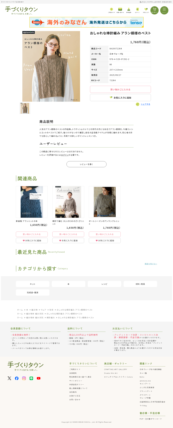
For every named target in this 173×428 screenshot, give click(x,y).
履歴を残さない (151, 264)
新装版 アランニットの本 (27, 221)
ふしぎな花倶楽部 (147, 387)
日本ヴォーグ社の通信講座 (151, 369)
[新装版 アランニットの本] (32, 202)
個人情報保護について (78, 388)
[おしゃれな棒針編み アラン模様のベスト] (51, 66)
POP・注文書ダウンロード (151, 419)
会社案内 (73, 392)
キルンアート (145, 383)
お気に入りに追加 (122, 97)
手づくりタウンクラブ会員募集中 (12, 2)
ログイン (64, 154)
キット (32, 284)
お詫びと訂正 (74, 396)
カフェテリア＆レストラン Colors (118, 377)
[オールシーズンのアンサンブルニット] (105, 202)
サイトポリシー (75, 381)
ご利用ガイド (74, 369)
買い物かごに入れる (120, 89)
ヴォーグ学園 (145, 398)
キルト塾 (143, 373)
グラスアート (145, 395)
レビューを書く (86, 164)
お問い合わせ (74, 399)
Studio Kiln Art (111, 373)
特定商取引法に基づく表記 (80, 377)
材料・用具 (140, 284)
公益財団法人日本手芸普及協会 (152, 402)
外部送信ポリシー (76, 384)
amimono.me (145, 381)
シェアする (145, 104)
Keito (142, 377)
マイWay (143, 405)
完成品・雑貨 (32, 292)
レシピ (104, 284)
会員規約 (73, 373)
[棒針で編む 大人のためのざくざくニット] (68, 202)
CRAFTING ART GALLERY (115, 369)
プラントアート (146, 391)
